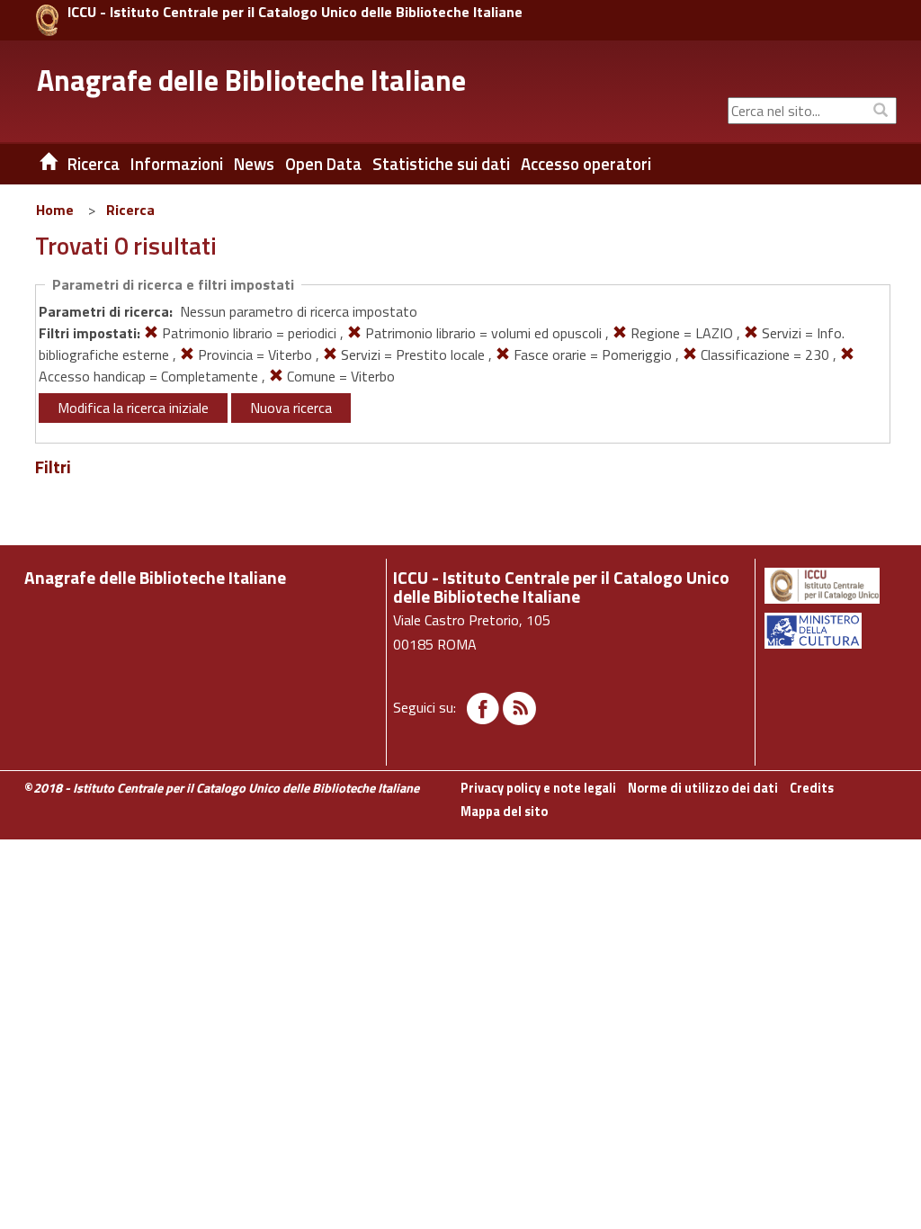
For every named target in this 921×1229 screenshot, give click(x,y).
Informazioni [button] (176, 163)
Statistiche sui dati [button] (441, 163)
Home (55, 209)
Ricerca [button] (93, 163)
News (254, 163)
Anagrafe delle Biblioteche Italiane (251, 80)
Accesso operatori (586, 163)
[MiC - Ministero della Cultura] (829, 631)
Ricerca (130, 209)
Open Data (323, 163)
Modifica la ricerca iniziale (133, 407)
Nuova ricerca (291, 407)
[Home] (35, 163)
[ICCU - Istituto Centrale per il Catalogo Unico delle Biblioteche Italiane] (47, 20)
